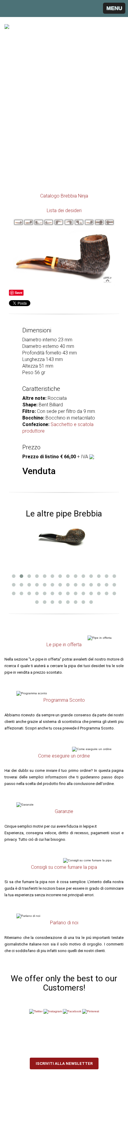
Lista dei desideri (64, 210)
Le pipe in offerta (64, 644)
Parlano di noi (64, 922)
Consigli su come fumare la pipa (64, 867)
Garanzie (64, 811)
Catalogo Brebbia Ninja (64, 196)
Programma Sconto (64, 700)
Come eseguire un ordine (64, 756)
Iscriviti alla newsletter (64, 1063)
